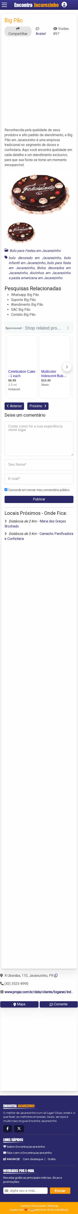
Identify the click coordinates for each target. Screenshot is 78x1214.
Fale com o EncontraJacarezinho (29, 1152)
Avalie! (41, 34)
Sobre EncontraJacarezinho (26, 1146)
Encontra (36, 5)
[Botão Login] (64, 5)
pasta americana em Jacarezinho (36, 278)
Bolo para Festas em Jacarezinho (35, 251)
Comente (61, 1004)
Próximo (36, 406)
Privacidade (38, 1205)
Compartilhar (18, 34)
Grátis (51, 1159)
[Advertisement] (39, 84)
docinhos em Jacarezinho (50, 273)
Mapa (21, 1004)
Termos (24, 1205)
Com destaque (33, 1159)
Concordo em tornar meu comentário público (39, 490)
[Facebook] (7, 1128)
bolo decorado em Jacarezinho (35, 258)
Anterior (16, 406)
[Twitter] (19, 1128)
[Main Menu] (4, 4)
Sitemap (53, 1205)
